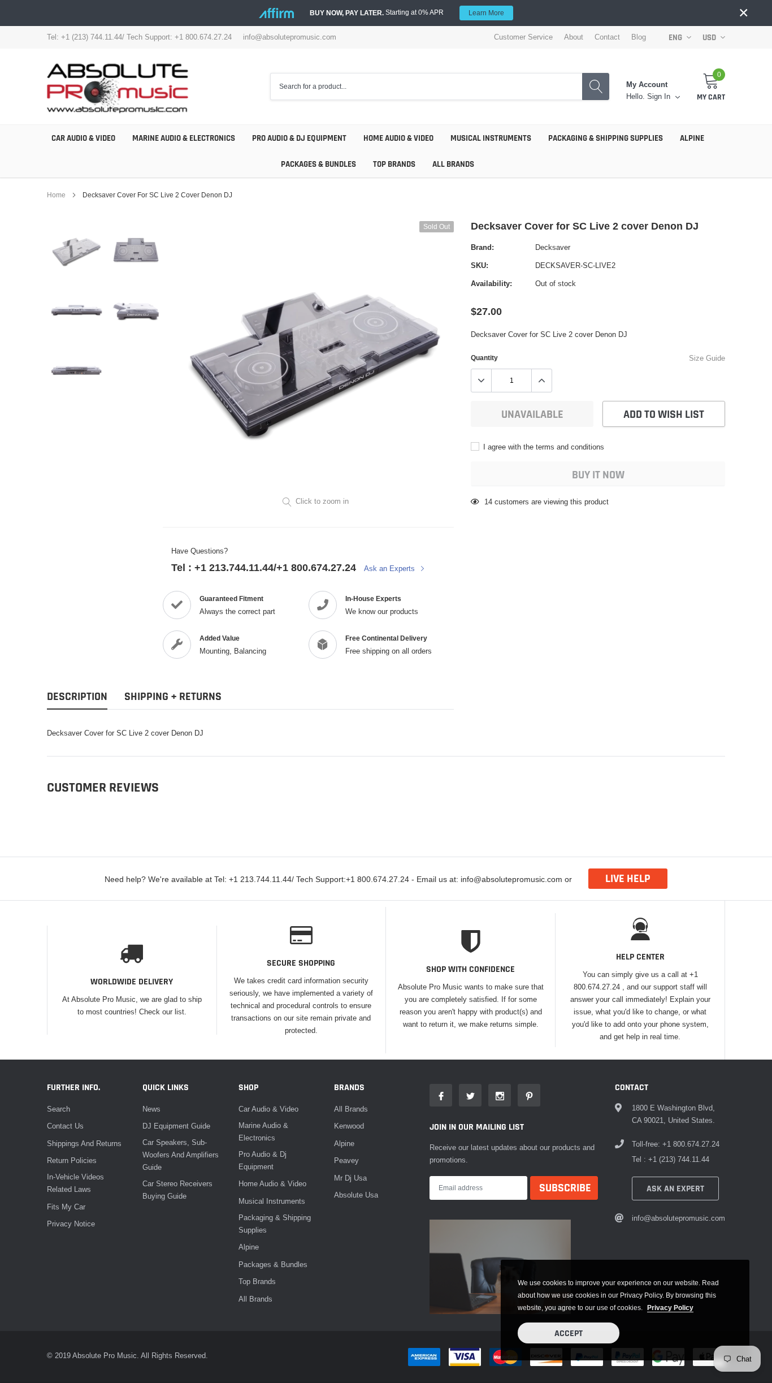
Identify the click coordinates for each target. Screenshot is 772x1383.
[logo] (117, 86)
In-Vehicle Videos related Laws (75, 1183)
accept (568, 1333)
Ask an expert (675, 1189)
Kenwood (349, 1125)
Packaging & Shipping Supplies (605, 138)
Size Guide (707, 357)
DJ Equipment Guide (176, 1125)
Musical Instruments (490, 138)
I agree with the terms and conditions (542, 446)
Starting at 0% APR (407, 12)
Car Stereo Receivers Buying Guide (177, 1189)
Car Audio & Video (83, 138)
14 (488, 501)
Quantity (484, 357)
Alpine (692, 138)
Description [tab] (77, 697)
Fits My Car (66, 1206)
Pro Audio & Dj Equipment (299, 138)
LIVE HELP (627, 878)
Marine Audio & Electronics (183, 138)
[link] (76, 251)
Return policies (72, 1160)
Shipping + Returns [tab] (173, 697)
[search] (595, 87)
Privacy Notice (71, 1223)
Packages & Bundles (318, 164)
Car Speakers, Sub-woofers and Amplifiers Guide (180, 1155)
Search (58, 1108)
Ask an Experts (390, 568)
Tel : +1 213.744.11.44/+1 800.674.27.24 (263, 567)
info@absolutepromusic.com (289, 37)
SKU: (479, 265)
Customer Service (523, 37)
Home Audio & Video (398, 138)
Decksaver (552, 247)
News (151, 1108)
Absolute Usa (356, 1194)
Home (56, 195)
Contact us (65, 1125)
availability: (491, 283)
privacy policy (670, 1307)
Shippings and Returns (84, 1143)
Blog (638, 37)
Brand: (482, 247)
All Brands (453, 164)
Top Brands (394, 164)
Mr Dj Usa (350, 1177)
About (573, 37)
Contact (607, 37)
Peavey (346, 1160)
